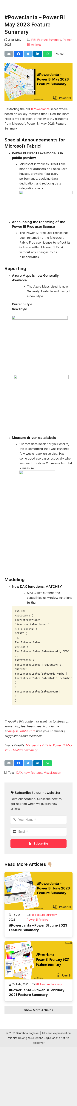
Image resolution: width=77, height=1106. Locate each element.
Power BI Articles (37, 919)
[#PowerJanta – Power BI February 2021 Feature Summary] (38, 960)
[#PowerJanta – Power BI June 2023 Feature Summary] (38, 891)
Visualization (52, 772)
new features (33, 772)
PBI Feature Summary (46, 40)
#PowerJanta (40, 109)
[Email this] (8, 54)
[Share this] (18, 54)
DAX (19, 772)
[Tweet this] (28, 54)
